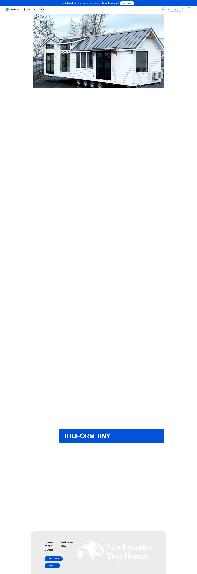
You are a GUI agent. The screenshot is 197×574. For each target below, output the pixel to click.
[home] (13, 9)
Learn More (127, 3)
